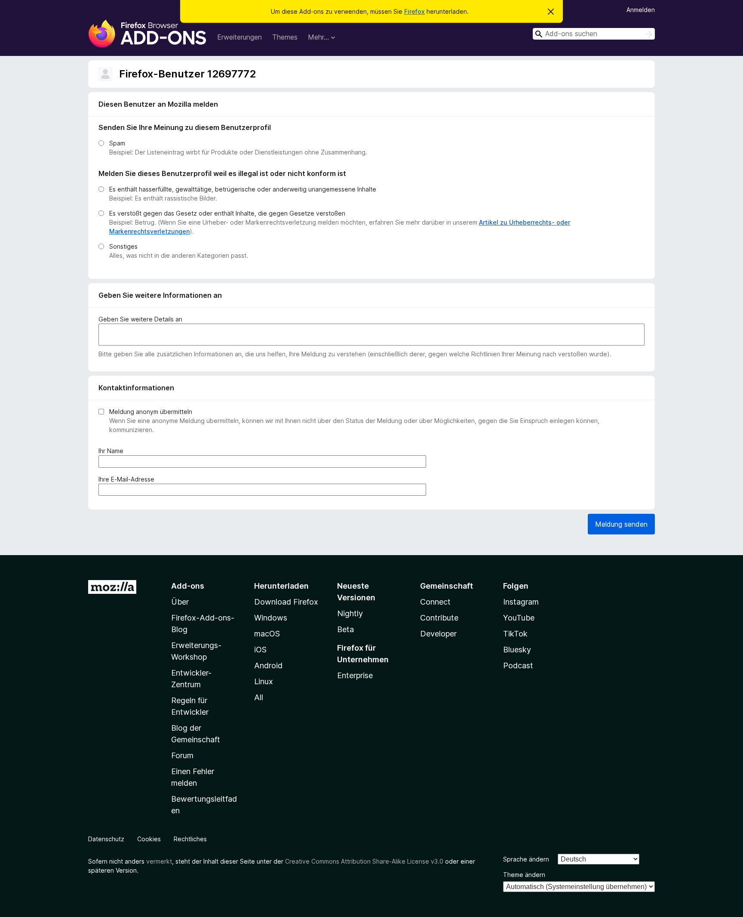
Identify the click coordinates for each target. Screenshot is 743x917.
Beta (345, 629)
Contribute (439, 617)
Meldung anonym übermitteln (150, 411)
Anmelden (640, 9)
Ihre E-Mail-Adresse (128, 479)
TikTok (515, 633)
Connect (435, 601)
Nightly (350, 613)
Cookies (149, 839)
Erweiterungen (239, 37)
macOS (267, 633)
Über (180, 601)
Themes (285, 37)
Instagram (521, 601)
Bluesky (517, 649)
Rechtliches (190, 839)
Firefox (414, 11)
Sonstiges (123, 246)
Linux (263, 681)
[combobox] (594, 34)
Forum (182, 755)
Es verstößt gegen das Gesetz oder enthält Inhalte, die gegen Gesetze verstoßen (227, 213)
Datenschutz (106, 839)
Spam (117, 143)
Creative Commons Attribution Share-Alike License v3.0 (364, 861)
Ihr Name (112, 451)
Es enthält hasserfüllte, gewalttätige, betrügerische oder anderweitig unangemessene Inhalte (242, 189)
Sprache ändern (526, 859)
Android (268, 665)
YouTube (518, 617)
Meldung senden (621, 524)
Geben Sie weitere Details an (140, 319)
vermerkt (159, 861)
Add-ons (187, 585)
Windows (270, 617)
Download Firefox (286, 601)
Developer (438, 633)
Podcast (518, 665)
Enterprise (355, 675)
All (258, 697)
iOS (260, 649)
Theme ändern (524, 874)
